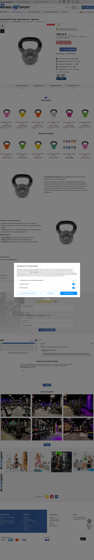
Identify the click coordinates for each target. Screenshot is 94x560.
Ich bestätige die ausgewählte (29, 293)
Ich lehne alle (50, 293)
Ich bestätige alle (68, 293)
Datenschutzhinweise (34, 271)
